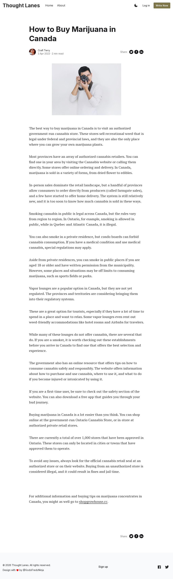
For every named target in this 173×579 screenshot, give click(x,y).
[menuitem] (103, 566)
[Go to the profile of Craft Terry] (32, 52)
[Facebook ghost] (159, 566)
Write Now (162, 5)
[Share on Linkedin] (141, 51)
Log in (146, 5)
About (61, 5)
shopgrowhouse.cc (93, 501)
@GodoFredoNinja (33, 570)
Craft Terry (44, 50)
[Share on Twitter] (131, 51)
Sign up (103, 566)
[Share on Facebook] (136, 51)
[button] (136, 5)
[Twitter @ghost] (167, 566)
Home (49, 5)
